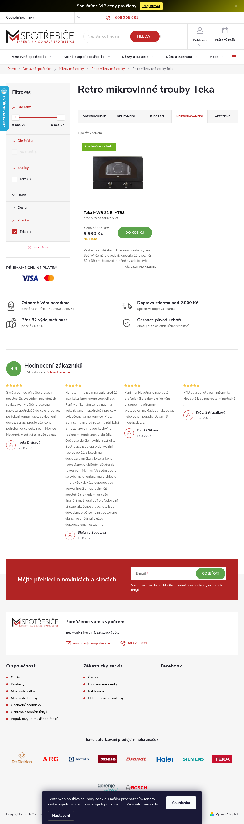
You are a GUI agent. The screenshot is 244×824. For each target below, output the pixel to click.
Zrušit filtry (40, 247)
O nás (15, 677)
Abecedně (222, 116)
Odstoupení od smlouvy (106, 698)
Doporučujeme (94, 116)
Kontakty (17, 684)
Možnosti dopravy (24, 698)
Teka (25, 179)
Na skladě (29, 152)
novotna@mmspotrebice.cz (93, 643)
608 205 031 (137, 643)
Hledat (144, 36)
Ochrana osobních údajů (29, 712)
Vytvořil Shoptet (227, 814)
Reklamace (96, 691)
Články (93, 677)
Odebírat (210, 573)
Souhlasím (181, 802)
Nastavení (61, 815)
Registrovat (151, 6)
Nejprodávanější (189, 116)
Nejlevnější (126, 116)
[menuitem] (32, 57)
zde (155, 804)
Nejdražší (156, 116)
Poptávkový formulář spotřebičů (35, 719)
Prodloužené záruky (102, 684)
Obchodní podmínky (20, 17)
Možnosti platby (23, 691)
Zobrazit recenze (58, 372)
